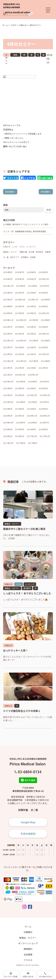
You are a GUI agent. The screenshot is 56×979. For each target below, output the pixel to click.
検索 (48, 210)
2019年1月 (19, 415)
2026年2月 (19, 279)
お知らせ (6, 55)
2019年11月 (45, 395)
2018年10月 (8, 422)
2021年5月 (19, 368)
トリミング (31, 246)
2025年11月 (8, 286)
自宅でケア (14, 257)
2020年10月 (8, 381)
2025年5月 (19, 292)
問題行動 (24, 55)
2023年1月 (31, 333)
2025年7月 (44, 286)
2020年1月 (19, 395)
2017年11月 (45, 436)
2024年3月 (7, 313)
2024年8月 (7, 306)
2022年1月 (31, 354)
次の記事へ (46, 191)
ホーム (28, 926)
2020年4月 (31, 388)
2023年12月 (44, 313)
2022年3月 (7, 354)
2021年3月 (43, 368)
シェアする (29, 178)
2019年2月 (7, 415)
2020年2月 (7, 395)
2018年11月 (45, 415)
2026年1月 (31, 279)
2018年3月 (43, 429)
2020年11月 (33, 374)
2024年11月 (33, 299)
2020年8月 (32, 381)
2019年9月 (20, 402)
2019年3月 (43, 409)
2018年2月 (7, 436)
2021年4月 (31, 368)
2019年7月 (44, 402)
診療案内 (28, 932)
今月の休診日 (28, 834)
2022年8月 (45, 340)
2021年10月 (21, 361)
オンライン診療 (10, 976)
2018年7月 (44, 422)
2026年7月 (19, 272)
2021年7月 (7, 368)
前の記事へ (10, 191)
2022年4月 (43, 347)
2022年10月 (21, 340)
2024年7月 (19, 306)
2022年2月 (19, 354)
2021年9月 (33, 361)
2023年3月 (7, 333)
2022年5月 (31, 347)
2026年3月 (7, 279)
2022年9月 (33, 340)
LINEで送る (46, 178)
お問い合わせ (28, 976)
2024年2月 (19, 313)
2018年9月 (20, 422)
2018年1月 (19, 436)
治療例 (47, 251)
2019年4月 (31, 409)
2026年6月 (31, 272)
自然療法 (24, 257)
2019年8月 (32, 402)
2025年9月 (20, 286)
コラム (22, 246)
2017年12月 (32, 436)
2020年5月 (19, 388)
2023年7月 (7, 327)
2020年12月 (20, 374)
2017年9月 (20, 443)
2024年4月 (43, 306)
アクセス (28, 960)
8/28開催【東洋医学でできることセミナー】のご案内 (25, 224)
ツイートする (12, 178)
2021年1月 (7, 374)
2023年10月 (21, 320)
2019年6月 (7, 409)
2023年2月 (19, 333)
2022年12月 (44, 333)
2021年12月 (44, 354)
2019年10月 (8, 402)
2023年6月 (19, 327)
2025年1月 (7, 299)
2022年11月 (8, 340)
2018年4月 (31, 429)
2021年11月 (8, 361)
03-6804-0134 (45, 976)
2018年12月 (32, 415)
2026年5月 (43, 272)
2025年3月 (43, 292)
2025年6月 (7, 292)
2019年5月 (19, 409)
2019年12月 (32, 395)
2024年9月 (45, 299)
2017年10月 (8, 443)
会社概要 (28, 954)
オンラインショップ (28, 943)
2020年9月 (20, 381)
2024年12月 (20, 299)
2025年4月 (31, 292)
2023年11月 (8, 320)
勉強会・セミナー (15, 55)
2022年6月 (19, 347)
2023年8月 (45, 320)
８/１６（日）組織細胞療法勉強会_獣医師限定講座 (24, 231)
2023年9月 (33, 320)
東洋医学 (31, 55)
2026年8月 (7, 272)
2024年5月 (31, 306)
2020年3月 (43, 388)
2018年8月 (32, 422)
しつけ (15, 246)
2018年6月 (7, 429)
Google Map (28, 822)
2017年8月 (32, 443)
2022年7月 (7, 347)
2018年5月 (19, 429)
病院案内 (28, 948)
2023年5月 (31, 327)
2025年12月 (44, 279)
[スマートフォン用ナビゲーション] (48, 10)
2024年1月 (31, 313)
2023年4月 (43, 327)
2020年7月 (44, 381)
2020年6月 (7, 388)
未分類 (31, 251)
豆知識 (32, 257)
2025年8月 (32, 286)
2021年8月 (45, 361)
